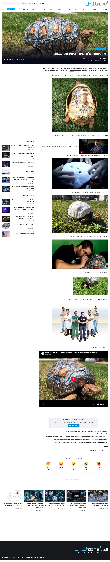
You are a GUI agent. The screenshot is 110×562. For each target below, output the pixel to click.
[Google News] (40, 3)
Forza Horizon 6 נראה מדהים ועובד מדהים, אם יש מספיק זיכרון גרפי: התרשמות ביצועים (83, 434)
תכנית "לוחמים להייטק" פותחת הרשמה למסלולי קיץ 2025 (100, 504)
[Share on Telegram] (10, 59)
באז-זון (103, 48)
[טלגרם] (34, 3)
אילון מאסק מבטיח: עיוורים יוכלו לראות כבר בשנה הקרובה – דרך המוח (55, 504)
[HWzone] (97, 3)
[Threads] (32, 3)
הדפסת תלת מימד (94, 450)
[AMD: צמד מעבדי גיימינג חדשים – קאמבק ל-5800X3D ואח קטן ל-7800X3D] (6, 219)
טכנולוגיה (90, 48)
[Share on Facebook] (18, 59)
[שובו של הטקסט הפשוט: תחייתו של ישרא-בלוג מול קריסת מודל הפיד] (12, 496)
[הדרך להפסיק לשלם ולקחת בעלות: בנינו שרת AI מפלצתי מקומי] (6, 148)
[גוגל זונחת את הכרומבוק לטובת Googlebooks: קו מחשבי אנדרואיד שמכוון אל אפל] (76, 496)
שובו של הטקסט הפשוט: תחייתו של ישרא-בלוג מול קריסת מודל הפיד (13, 504)
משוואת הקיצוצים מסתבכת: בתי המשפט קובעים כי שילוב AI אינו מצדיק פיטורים (35, 505)
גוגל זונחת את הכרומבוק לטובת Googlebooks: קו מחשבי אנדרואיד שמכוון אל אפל (76, 505)
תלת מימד (72, 71)
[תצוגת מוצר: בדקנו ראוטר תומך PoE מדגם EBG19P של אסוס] (6, 172)
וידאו (97, 48)
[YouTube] (43, 3)
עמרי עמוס (103, 58)
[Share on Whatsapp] (13, 59)
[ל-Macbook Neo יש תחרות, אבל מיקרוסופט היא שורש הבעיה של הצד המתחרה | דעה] (6, 234)
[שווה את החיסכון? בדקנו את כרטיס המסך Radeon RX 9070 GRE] (6, 226)
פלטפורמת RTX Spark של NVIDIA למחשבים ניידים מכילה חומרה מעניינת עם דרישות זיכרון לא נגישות (80, 440)
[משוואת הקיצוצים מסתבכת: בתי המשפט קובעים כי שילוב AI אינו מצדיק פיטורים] (33, 496)
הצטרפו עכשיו (73, 425)
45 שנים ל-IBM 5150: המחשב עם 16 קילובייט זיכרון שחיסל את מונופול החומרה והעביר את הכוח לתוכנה (22, 154)
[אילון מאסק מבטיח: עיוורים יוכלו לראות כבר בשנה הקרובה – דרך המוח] (55, 496)
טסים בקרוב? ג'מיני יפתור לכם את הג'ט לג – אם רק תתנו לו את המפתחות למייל (86, 431)
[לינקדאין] (36, 3)
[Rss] (30, 3)
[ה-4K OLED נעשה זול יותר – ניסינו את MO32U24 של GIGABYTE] (6, 202)
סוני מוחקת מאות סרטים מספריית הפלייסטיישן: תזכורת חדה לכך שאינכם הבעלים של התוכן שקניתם (23, 179)
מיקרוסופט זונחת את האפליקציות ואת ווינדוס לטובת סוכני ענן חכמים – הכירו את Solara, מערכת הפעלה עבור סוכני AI (76, 437)
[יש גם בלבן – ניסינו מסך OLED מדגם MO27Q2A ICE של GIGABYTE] (6, 189)
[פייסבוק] (45, 3)
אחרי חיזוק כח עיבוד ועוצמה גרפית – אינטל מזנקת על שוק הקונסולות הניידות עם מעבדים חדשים (23, 209)
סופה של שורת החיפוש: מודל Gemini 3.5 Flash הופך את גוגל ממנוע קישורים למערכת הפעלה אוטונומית (79, 442)
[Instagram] (38, 3)
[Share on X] (15, 59)
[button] (19, 9)
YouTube (101, 450)
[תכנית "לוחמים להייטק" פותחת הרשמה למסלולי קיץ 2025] (98, 496)
